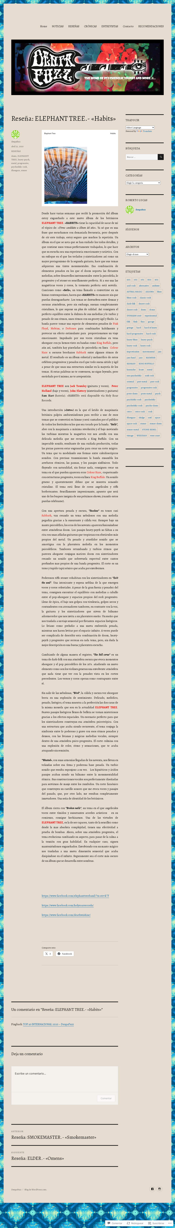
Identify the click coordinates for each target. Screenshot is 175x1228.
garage (151, 321)
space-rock (132, 423)
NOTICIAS (58, 26)
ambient (155, 285)
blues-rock (131, 297)
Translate (147, 131)
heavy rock (145, 345)
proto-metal (146, 393)
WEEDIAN (142, 435)
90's (156, 279)
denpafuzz (16, 141)
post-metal (142, 381)
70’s (142, 279)
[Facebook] (152, 1189)
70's (135, 279)
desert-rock (144, 303)
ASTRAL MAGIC (134, 291)
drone (152, 309)
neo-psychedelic (134, 375)
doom (13, 156)
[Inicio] (160, 1189)
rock (150, 411)
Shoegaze (15, 170)
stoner (24, 170)
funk (135, 321)
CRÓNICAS (90, 26)
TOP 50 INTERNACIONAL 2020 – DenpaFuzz (48, 1024)
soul (150, 417)
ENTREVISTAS (110, 26)
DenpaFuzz (16, 1189)
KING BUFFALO (146, 363)
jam (159, 351)
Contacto (128, 26)
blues (159, 291)
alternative (144, 285)
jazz (141, 357)
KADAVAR (150, 357)
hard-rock (151, 333)
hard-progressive (135, 333)
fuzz (143, 321)
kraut (141, 369)
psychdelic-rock (134, 399)
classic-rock (145, 297)
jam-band (131, 357)
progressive (23, 163)
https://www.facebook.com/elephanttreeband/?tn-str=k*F (75, 896)
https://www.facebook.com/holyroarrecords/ (68, 905)
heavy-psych (23, 159)
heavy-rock (132, 345)
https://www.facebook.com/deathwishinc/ (66, 915)
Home (43, 26)
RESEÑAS (73, 26)
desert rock (132, 309)
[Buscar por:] (142, 157)
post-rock (154, 381)
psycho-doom (152, 405)
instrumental (148, 351)
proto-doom (132, 393)
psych (157, 393)
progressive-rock (149, 387)
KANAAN (131, 363)
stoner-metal (133, 429)
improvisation (133, 351)
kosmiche (131, 369)
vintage (130, 435)
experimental (151, 315)
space (157, 417)
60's (128, 279)
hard (139, 327)
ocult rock (149, 375)
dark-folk (131, 303)
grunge (130, 327)
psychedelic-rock (19, 166)
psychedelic (150, 399)
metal (13, 163)
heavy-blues (132, 339)
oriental (130, 381)
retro (129, 411)
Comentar (106, 1098)
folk (128, 321)
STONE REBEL (149, 429)
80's (149, 279)
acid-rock (131, 285)
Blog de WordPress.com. (35, 1189)
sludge (142, 417)
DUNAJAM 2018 (134, 315)
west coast (155, 435)
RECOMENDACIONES (151, 26)
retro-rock (140, 411)
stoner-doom (156, 423)
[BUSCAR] (161, 157)
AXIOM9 (150, 291)
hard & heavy (150, 327)
